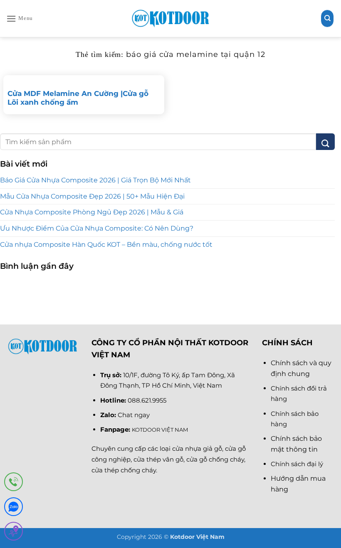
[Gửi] (325, 141)
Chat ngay (134, 415)
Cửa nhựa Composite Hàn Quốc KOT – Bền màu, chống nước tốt (106, 244)
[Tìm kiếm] (327, 18)
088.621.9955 (147, 400)
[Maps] (13, 533)
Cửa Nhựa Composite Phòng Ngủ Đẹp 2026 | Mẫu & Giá (91, 212)
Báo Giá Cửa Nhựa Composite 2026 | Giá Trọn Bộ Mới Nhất (95, 180)
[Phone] (13, 483)
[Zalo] (13, 508)
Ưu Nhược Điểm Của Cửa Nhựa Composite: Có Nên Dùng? (96, 228)
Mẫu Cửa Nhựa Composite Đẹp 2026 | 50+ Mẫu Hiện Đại (92, 196)
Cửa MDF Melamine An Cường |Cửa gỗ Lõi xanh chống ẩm (77, 98)
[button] (19, 18)
